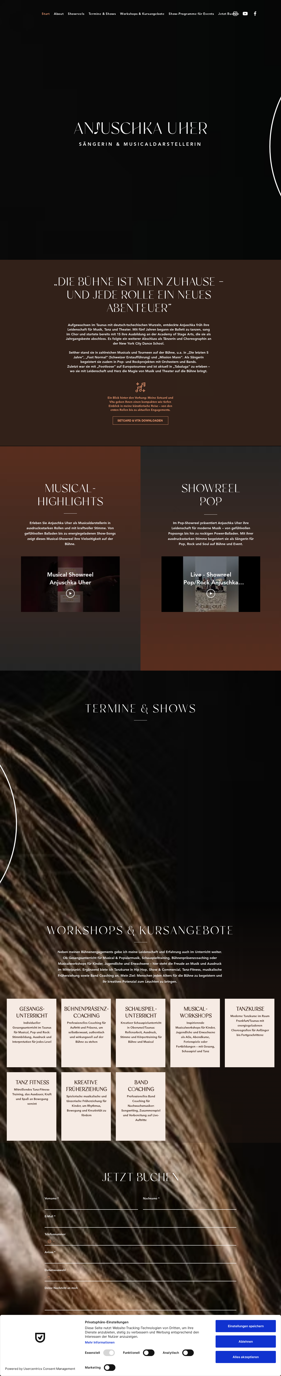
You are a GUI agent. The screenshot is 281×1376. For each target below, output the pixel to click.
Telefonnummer (55, 1234)
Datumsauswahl (55, 1270)
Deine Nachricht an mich (61, 1288)
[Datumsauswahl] (48, 1277)
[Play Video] (70, 593)
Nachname (151, 1198)
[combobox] (140, 1259)
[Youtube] (245, 13)
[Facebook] (255, 13)
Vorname (52, 1198)
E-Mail (50, 1216)
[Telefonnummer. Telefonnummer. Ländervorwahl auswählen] (51, 1241)
